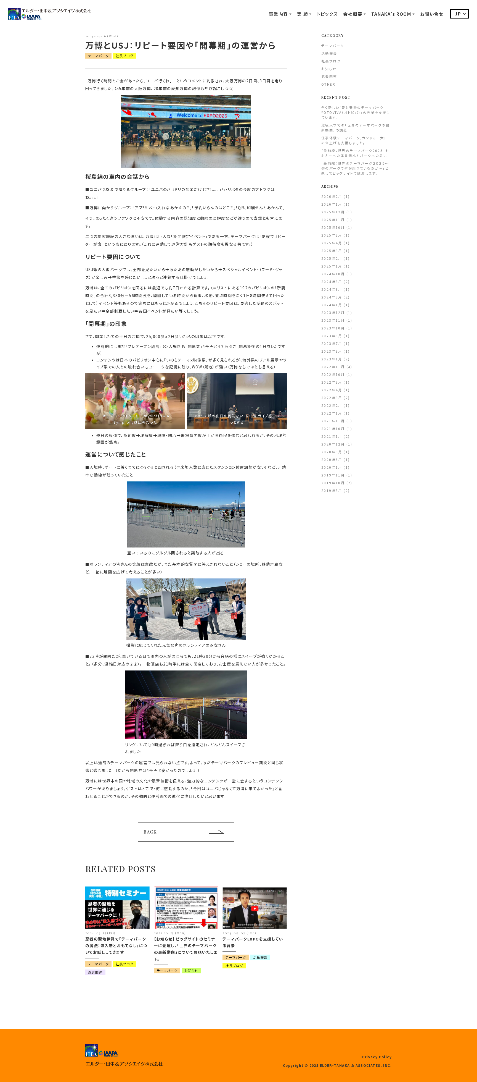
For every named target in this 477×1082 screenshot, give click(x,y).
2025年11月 (333, 219)
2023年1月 (331, 359)
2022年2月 (331, 405)
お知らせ (191, 970)
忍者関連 (95, 972)
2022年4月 (331, 389)
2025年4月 (331, 242)
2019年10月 (333, 482)
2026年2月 (331, 196)
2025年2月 (331, 258)
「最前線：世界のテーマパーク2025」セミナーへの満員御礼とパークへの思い (355, 153)
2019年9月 (331, 490)
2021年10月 (333, 428)
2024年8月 (331, 289)
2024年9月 (331, 281)
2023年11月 (333, 320)
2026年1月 (331, 204)
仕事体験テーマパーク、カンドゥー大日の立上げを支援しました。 (354, 140)
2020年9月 (331, 451)
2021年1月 (331, 436)
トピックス (327, 14)
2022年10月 (333, 374)
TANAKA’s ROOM (391, 14)
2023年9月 (331, 335)
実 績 (302, 14)
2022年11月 (333, 366)
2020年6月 (331, 459)
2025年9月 (331, 235)
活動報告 (260, 957)
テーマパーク (98, 55)
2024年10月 (333, 273)
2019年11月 (333, 475)
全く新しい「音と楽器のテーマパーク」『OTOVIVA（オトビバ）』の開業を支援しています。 (355, 112)
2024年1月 (331, 304)
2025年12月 (333, 211)
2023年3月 (331, 351)
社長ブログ (124, 55)
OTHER (328, 84)
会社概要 (352, 14)
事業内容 (278, 14)
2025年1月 (331, 266)
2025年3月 (331, 250)
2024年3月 (331, 297)
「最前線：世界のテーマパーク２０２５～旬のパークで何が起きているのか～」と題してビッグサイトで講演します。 (355, 168)
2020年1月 (331, 467)
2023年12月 (333, 312)
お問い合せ (431, 14)
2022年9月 (331, 382)
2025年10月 (333, 227)
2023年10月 (333, 328)
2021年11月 (333, 420)
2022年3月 (331, 397)
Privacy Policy (377, 1056)
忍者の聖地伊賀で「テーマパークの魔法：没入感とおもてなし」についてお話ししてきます (116, 945)
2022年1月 (331, 413)
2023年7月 (331, 343)
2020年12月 (333, 444)
